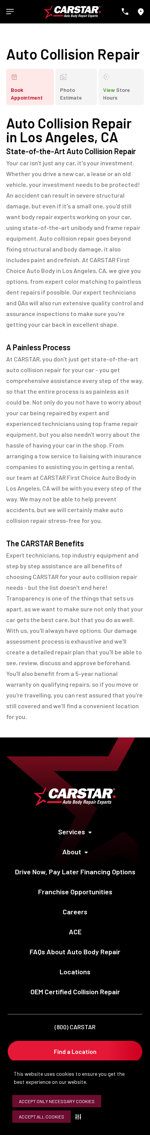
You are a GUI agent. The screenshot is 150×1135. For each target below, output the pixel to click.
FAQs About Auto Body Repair (75, 951)
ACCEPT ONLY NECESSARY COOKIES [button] (57, 1101)
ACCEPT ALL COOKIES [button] (41, 1116)
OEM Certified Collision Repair (75, 991)
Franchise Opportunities (75, 891)
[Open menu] (10, 11)
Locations (75, 971)
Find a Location (75, 1051)
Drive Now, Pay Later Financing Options (75, 871)
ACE (75, 931)
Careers (75, 911)
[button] (80, 1116)
